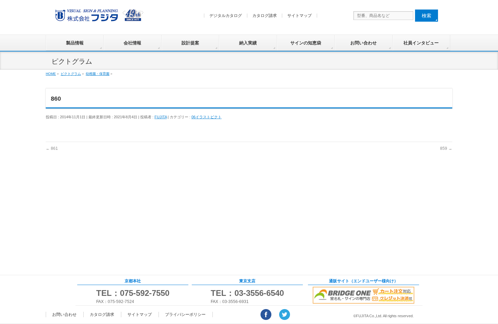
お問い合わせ (363, 42)
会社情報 (132, 42)
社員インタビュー (421, 42)
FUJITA (160, 117)
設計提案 (190, 42)
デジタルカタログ (225, 16)
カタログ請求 (264, 16)
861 (52, 148)
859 (446, 148)
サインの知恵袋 (305, 42)
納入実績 (248, 42)
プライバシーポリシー (185, 314)
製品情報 (75, 42)
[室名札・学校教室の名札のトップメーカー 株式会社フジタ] (98, 16)
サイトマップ (299, 16)
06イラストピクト (206, 117)
